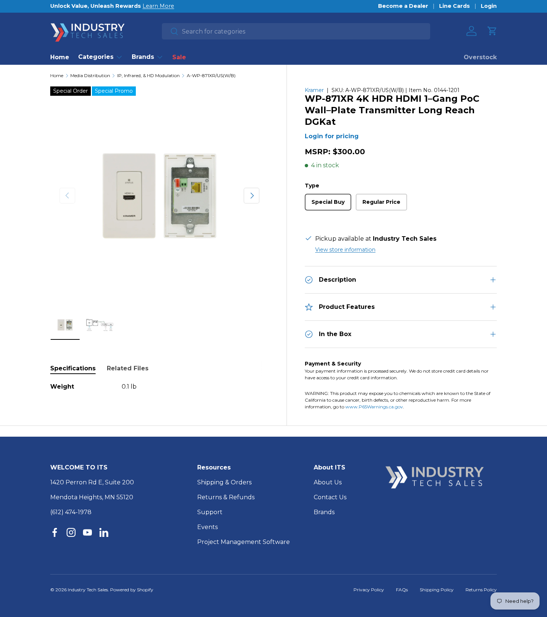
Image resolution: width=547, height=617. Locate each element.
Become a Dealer (403, 6)
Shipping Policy (437, 589)
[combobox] (296, 31)
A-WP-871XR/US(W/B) (211, 75)
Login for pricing (332, 136)
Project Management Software (243, 541)
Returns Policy (481, 589)
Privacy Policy (369, 589)
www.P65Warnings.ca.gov (374, 406)
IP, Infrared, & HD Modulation (148, 75)
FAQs (402, 589)
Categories (95, 56)
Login (489, 6)
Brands (143, 56)
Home (59, 57)
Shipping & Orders (224, 482)
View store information (345, 249)
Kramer (314, 90)
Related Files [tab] (127, 368)
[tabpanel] (159, 386)
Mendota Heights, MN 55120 (91, 497)
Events (207, 527)
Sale (179, 57)
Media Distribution (90, 75)
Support (210, 512)
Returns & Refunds (226, 497)
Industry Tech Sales (88, 589)
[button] (492, 31)
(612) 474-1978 (71, 512)
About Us (328, 482)
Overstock (480, 57)
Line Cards (454, 6)
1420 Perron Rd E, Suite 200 (92, 482)
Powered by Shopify (131, 589)
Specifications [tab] (73, 368)
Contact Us (330, 497)
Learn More (158, 6)
